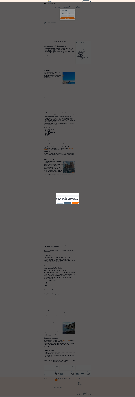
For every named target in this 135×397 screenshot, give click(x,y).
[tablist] (67, 196)
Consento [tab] (59, 195)
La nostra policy (68, 200)
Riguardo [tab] (75, 195)
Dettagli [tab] (67, 195)
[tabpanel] (67, 199)
